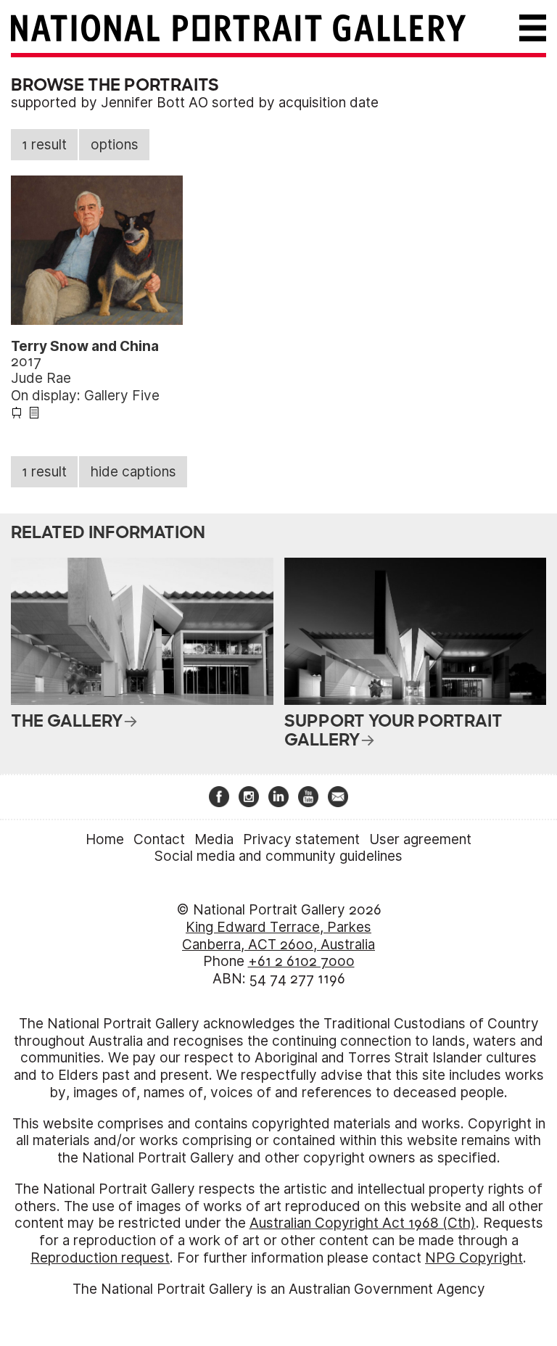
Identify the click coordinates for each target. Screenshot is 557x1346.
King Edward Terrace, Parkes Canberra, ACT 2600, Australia (278, 936)
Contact (159, 839)
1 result (44, 144)
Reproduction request (100, 1258)
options (115, 144)
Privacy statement (301, 839)
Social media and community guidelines (278, 856)
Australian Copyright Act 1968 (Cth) (362, 1223)
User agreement (420, 839)
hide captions (133, 471)
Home (105, 839)
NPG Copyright (474, 1258)
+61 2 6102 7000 (301, 961)
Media (214, 839)
